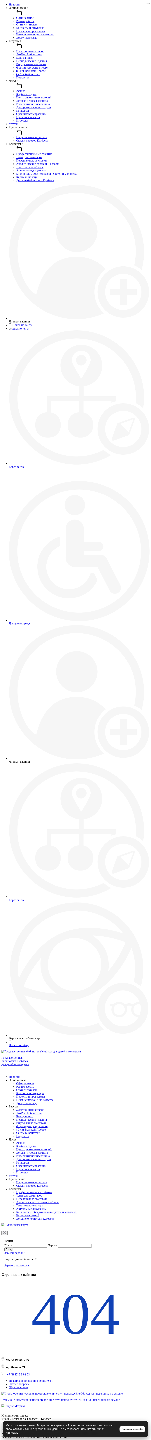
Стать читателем (26, 24)
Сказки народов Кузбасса (32, 140)
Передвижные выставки (31, 160)
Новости (14, 4)
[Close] (148, 3)
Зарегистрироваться (16, 1265)
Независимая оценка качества (35, 34)
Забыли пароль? (14, 1252)
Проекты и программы (30, 31)
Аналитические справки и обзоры (37, 163)
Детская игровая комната (32, 100)
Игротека (22, 120)
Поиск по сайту (22, 324)
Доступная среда (26, 37)
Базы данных (24, 57)
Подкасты (22, 77)
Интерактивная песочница (33, 104)
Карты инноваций (27, 177)
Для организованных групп (33, 107)
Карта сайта (16, 466)
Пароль (53, 1245)
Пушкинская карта (28, 117)
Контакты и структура (30, 27)
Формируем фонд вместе (32, 67)
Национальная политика (31, 137)
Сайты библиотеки (28, 74)
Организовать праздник (31, 113)
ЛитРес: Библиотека (29, 54)
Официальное (25, 17)
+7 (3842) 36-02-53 (18, 1374)
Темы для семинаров (29, 157)
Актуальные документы (31, 170)
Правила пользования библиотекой (31, 1380)
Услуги (13, 123)
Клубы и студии (26, 94)
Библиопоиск (20, 328)
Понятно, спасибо (132, 1429)
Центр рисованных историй (34, 97)
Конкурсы (22, 110)
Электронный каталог (30, 51)
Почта (8, 1245)
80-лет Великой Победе (31, 70)
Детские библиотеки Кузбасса (35, 180)
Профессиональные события (34, 153)
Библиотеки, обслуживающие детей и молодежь (46, 173)
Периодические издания (31, 61)
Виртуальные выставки (31, 64)
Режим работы (25, 21)
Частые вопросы (19, 1384)
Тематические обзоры (29, 167)
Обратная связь (18, 1387)
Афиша (20, 90)
